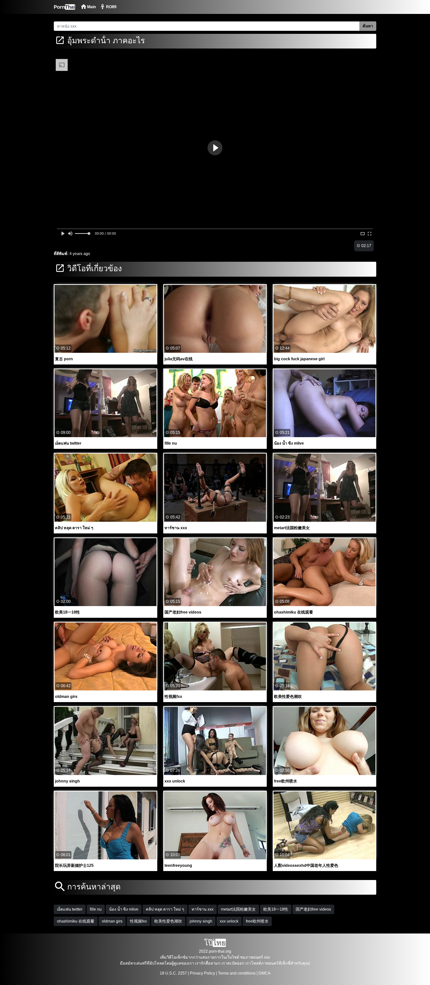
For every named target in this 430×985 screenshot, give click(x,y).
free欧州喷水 (257, 921)
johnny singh (201, 921)
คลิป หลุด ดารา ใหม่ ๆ (165, 909)
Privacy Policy (202, 973)
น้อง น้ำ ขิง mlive (123, 909)
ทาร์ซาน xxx (203, 909)
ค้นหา (368, 26)
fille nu (96, 909)
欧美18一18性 (275, 909)
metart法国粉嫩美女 (238, 909)
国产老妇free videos (313, 909)
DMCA (264, 973)
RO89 (110, 7)
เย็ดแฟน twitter (69, 909)
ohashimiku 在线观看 (75, 921)
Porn (64, 7)
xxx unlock (229, 921)
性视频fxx (138, 921)
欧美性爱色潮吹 (168, 921)
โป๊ (215, 943)
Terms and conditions (237, 973)
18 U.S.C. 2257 (173, 973)
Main (91, 7)
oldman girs (112, 921)
